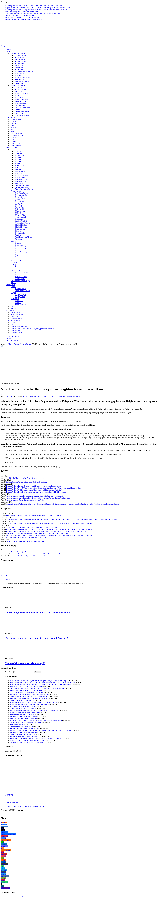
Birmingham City (21, 195)
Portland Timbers (21, 101)
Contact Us (15, 323)
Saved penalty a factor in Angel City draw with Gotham (29, 704)
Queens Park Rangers (22, 223)
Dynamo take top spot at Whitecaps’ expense (25, 722)
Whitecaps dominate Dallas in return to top (25, 712)
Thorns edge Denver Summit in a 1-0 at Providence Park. (38, 612)
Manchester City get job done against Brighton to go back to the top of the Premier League (38, 533)
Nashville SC (20, 73)
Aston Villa (19, 153)
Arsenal (18, 151)
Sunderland (19, 183)
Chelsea (18, 163)
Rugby (13, 293)
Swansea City (20, 233)
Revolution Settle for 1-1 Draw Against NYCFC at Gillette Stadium (33, 702)
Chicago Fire (19, 58)
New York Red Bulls (22, 77)
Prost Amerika (16, 331)
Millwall (18, 213)
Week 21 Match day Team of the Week (23, 718)
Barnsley (18, 243)
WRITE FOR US (11, 802)
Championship (16, 191)
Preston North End (21, 221)
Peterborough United (22, 249)
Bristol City (19, 197)
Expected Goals (16, 333)
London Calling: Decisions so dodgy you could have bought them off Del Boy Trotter (36, 492)
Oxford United (20, 217)
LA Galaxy (19, 97)
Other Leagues (11, 147)
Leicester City (20, 209)
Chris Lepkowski (17, 319)
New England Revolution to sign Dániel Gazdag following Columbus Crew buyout (34, 6)
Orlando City (20, 79)
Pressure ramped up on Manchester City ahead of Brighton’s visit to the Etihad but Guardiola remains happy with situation (49, 535)
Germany (14, 123)
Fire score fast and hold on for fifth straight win (26, 742)
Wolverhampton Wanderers (24, 189)
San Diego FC (20, 105)
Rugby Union (20, 297)
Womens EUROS (21, 273)
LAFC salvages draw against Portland (23, 708)
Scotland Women (21, 277)
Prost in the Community (19, 327)
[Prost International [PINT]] (77, 44)
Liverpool (18, 173)
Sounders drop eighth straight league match (25, 728)
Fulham (18, 169)
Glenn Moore (15, 313)
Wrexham (18, 239)
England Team (16, 119)
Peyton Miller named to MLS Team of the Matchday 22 (24, 19)
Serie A (13, 267)
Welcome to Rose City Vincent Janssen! (24, 716)
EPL (12, 149)
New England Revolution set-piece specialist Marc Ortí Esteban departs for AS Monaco (36, 10)
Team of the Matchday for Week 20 (22, 734)
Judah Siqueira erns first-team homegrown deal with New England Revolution (32, 13)
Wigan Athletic (20, 255)
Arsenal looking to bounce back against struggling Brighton (27, 537)
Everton (18, 167)
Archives (8, 751)
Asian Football (16, 145)
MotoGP (18, 303)
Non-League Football (18, 261)
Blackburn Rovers (21, 193)
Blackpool (19, 245)
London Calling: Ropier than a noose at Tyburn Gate (25, 500)
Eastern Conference (18, 54)
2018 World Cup (12, 340)
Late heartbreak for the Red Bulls (21, 726)
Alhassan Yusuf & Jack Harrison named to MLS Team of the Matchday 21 (36, 720)
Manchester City (21, 179)
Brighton (18, 159)
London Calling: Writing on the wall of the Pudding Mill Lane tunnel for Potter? (34, 490)
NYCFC (18, 75)
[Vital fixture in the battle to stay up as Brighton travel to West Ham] (40, 382)
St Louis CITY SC (21, 109)
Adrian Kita (7, 396)
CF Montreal (19, 70)
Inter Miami (19, 68)
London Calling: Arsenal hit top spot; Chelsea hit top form (26, 482)
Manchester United (22, 181)
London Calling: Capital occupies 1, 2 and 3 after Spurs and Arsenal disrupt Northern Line (38, 498)
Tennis (13, 309)
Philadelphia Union (22, 81)
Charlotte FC (19, 64)
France (13, 121)
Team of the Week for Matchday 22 (25, 663)
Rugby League (20, 295)
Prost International (12, 336)
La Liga (13, 265)
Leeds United (20, 171)
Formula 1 (19, 301)
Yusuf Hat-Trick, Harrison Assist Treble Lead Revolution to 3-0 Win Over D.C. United (40, 730)
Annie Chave (15, 317)
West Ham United (21, 187)
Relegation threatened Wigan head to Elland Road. (27, 556)
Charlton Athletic (21, 199)
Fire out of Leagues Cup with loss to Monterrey (22, 12)
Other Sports (10, 285)
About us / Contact (13, 321)
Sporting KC (19, 113)
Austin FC (19, 87)
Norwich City (20, 215)
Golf (12, 307)
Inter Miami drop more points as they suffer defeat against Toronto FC (34, 710)
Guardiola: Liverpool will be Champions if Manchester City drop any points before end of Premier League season (46, 531)
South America (16, 143)
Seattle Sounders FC (22, 111)
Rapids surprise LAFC (18, 724)
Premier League (47, 396)
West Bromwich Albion (23, 237)
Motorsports (15, 299)
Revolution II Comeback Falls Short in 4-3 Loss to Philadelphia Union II (35, 738)
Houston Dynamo (21, 93)
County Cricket (20, 289)
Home (8, 50)
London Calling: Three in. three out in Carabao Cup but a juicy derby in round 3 (35, 496)
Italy (12, 125)
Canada (13, 137)
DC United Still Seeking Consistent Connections (22, 17)
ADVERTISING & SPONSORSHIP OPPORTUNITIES (25, 806)
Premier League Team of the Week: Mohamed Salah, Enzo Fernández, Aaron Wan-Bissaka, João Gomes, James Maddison (49, 523)
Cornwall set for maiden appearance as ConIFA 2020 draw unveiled (36, 554)
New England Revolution (24, 71)
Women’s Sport (11, 269)
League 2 (14, 259)
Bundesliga (15, 263)
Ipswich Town (20, 207)
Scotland (14, 127)
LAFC (17, 95)
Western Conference (18, 85)
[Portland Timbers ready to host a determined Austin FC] (17, 631)
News (8, 338)
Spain (13, 129)
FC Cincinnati (20, 60)
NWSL (13, 283)
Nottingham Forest (21, 177)
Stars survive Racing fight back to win (23, 706)
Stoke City (19, 231)
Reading (18, 251)
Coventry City (20, 203)
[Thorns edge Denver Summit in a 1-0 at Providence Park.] (17, 606)
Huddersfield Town (22, 247)
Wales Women (20, 279)
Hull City (18, 205)
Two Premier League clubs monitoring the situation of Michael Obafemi (31, 527)
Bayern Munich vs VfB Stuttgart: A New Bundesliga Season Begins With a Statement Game (37, 8)
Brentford (18, 157)
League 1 (14, 241)
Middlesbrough (20, 211)
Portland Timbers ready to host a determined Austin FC (37, 637)
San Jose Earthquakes (22, 107)
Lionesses (18, 275)
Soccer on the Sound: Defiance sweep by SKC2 (22, 15)
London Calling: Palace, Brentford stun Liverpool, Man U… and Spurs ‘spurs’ (33, 486)
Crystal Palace (20, 165)
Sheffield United (21, 225)
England (33, 396)
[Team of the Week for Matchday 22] (17, 656)
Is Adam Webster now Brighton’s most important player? (26, 541)
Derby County (20, 201)
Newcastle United (21, 175)
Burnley (18, 161)
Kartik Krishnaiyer (17, 315)
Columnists (10, 311)
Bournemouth (20, 155)
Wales (13, 131)
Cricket (13, 287)
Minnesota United (21, 99)
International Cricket (22, 291)
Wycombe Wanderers (22, 257)
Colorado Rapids (21, 89)
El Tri (13, 139)
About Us (14, 325)
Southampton (20, 229)
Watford (18, 235)
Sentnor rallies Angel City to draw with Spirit (25, 736)
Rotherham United (21, 253)
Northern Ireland (17, 133)
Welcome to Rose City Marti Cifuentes (23, 732)
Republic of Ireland (17, 135)
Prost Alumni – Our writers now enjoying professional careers (32, 329)
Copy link (24, 897)
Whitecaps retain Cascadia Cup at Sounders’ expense (28, 740)
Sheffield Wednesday (22, 227)
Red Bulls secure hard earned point (22, 714)
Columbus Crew (21, 62)
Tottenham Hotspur (22, 185)
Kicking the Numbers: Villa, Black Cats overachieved (25, 478)
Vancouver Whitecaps (23, 115)
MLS (8, 52)
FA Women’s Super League (20, 281)
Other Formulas (20, 305)
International (10, 117)
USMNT (14, 141)
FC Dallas (18, 91)
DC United (19, 66)
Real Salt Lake (20, 103)
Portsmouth (19, 219)
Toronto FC (19, 83)
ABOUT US (9, 795)
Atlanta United (20, 56)
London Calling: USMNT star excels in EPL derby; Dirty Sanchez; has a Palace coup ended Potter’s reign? (43, 488)
